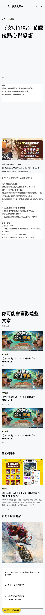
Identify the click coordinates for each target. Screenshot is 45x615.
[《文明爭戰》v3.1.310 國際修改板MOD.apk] (22, 341)
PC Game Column (13, 599)
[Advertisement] (22, 59)
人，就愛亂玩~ (15, 6)
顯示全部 (5, 325)
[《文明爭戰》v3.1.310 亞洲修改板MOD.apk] (22, 379)
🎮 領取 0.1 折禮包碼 (11, 610)
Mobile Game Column (14, 596)
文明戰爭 (11, 19)
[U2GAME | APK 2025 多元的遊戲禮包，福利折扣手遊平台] (22, 472)
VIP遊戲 (4, 489)
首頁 (3, 19)
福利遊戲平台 (19, 585)
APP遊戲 (5, 354)
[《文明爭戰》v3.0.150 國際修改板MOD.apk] (22, 418)
